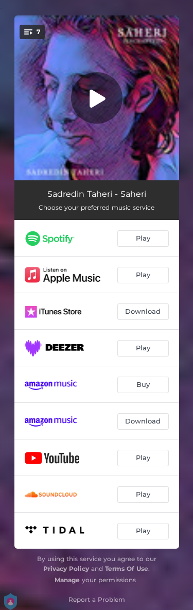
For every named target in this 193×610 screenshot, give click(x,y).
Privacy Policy (66, 568)
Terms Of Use (126, 568)
